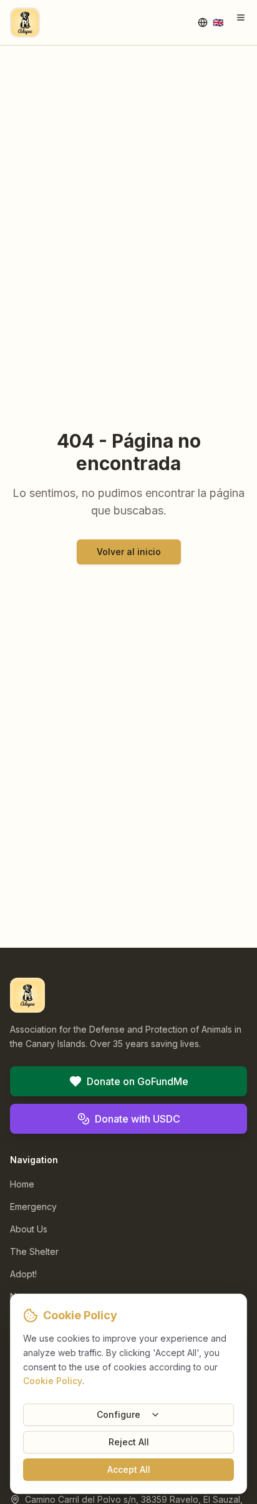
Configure (118, 1414)
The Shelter (34, 1251)
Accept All (128, 1469)
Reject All (129, 1442)
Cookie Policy (52, 1380)
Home (22, 1184)
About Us (28, 1229)
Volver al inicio (129, 551)
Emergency (33, 1206)
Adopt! (23, 1274)
